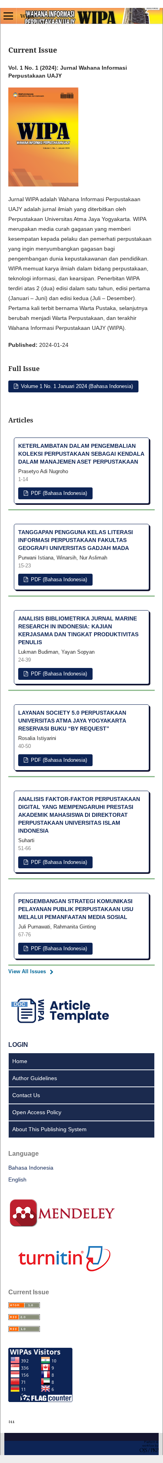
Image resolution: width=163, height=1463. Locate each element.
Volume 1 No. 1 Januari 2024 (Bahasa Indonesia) (76, 386)
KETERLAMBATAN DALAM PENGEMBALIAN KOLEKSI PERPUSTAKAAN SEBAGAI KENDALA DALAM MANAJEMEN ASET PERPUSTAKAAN (81, 454)
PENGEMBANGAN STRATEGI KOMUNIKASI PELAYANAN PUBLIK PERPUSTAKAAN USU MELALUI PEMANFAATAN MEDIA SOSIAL (75, 909)
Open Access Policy (36, 1112)
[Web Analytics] (11, 1422)
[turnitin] (62, 1271)
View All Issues (27, 971)
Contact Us (26, 1095)
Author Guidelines (34, 1078)
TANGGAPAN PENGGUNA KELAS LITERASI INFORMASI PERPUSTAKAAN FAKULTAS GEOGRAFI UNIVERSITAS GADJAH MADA (75, 540)
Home (19, 1061)
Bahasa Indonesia (30, 1167)
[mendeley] (62, 1226)
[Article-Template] (62, 1024)
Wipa (27, 15)
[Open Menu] (8, 16)
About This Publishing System (49, 1129)
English (17, 1179)
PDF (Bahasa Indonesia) (58, 493)
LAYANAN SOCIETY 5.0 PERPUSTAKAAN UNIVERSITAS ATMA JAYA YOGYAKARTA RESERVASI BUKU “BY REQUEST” (72, 721)
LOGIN (18, 1044)
